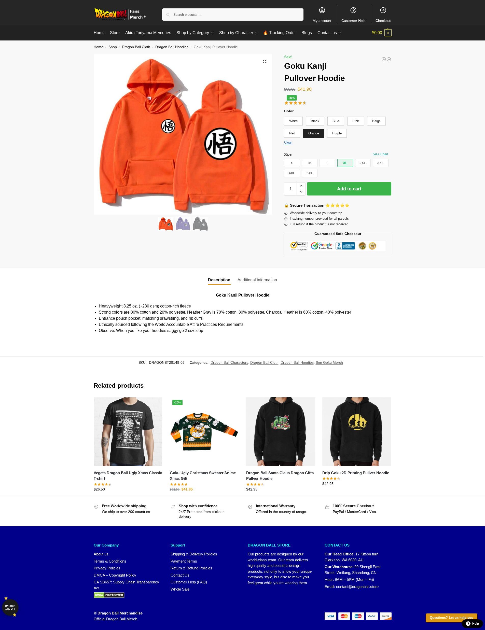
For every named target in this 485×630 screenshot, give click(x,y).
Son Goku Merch (329, 362)
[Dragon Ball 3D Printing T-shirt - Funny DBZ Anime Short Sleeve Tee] (383, 59)
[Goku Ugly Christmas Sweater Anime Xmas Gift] (388, 59)
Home (98, 47)
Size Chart (380, 154)
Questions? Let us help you (451, 618)
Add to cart (349, 188)
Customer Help (353, 21)
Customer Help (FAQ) (189, 582)
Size (288, 154)
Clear (288, 142)
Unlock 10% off (10, 607)
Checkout (383, 21)
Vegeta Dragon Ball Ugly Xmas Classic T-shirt (128, 476)
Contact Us (180, 575)
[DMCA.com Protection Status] (127, 595)
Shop (112, 47)
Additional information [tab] (257, 280)
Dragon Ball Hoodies (171, 47)
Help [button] (475, 623)
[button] (382, 32)
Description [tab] (219, 280)
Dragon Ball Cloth (136, 47)
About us (101, 554)
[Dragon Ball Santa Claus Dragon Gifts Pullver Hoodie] (280, 431)
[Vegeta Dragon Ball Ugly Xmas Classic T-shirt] (128, 431)
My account (322, 21)
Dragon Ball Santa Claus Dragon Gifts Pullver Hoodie (280, 476)
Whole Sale (180, 589)
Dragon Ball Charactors (229, 362)
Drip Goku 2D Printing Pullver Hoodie (355, 473)
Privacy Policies (107, 568)
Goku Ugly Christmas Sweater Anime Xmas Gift (203, 476)
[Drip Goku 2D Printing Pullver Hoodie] (356, 431)
